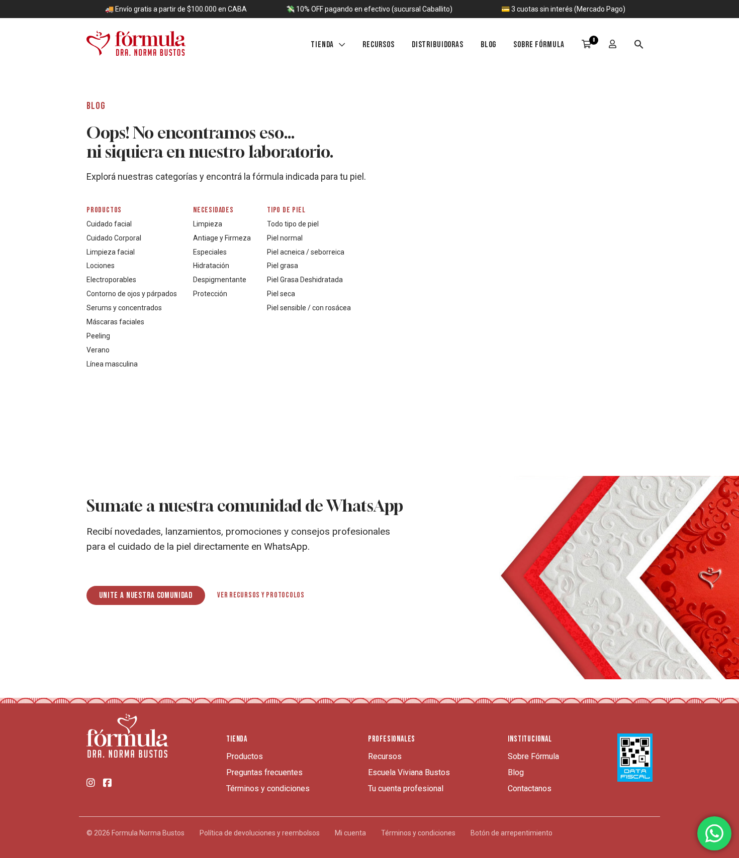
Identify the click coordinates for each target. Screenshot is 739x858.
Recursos (378, 45)
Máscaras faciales (115, 322)
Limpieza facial (110, 252)
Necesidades (213, 210)
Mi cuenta (350, 833)
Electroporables (111, 280)
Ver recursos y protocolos (261, 595)
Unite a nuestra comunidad (146, 595)
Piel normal (285, 238)
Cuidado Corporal (113, 238)
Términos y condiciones (268, 788)
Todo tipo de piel (293, 224)
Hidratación (211, 266)
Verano (98, 350)
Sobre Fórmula (539, 45)
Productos (104, 210)
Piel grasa (282, 266)
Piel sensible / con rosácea (309, 308)
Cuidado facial (109, 224)
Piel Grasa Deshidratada (305, 280)
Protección (210, 294)
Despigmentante (219, 280)
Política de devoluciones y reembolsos (260, 833)
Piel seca (281, 294)
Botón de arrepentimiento (511, 833)
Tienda (322, 45)
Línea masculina (112, 364)
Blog (488, 45)
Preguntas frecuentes (264, 772)
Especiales (210, 252)
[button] (638, 46)
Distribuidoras (438, 45)
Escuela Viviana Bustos (409, 772)
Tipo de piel (286, 210)
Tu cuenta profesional (405, 788)
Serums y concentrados (124, 308)
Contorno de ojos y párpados (131, 294)
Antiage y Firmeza (222, 238)
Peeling (98, 336)
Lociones (100, 266)
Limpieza (207, 224)
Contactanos (529, 788)
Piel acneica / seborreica (305, 252)
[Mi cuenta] (612, 45)
